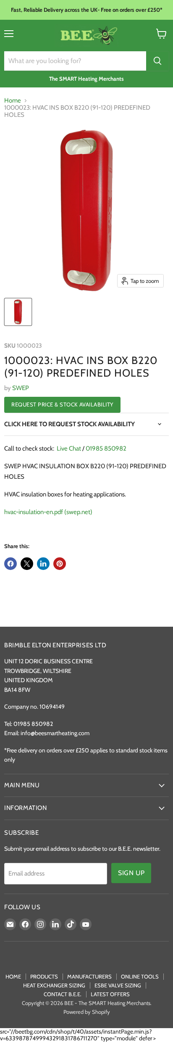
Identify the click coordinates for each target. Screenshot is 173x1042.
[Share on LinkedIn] (43, 563)
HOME (13, 976)
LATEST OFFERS (110, 994)
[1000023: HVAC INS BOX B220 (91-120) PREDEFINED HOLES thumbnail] (18, 311)
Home (12, 100)
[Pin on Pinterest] (59, 563)
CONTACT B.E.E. (62, 994)
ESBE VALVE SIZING (117, 985)
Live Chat (69, 448)
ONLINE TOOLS (140, 976)
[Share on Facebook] (10, 563)
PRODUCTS (44, 976)
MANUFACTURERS (89, 976)
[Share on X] (27, 563)
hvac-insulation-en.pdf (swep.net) (48, 512)
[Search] (157, 61)
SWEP (20, 388)
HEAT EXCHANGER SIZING (54, 985)
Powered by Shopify (86, 1011)
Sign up (131, 873)
